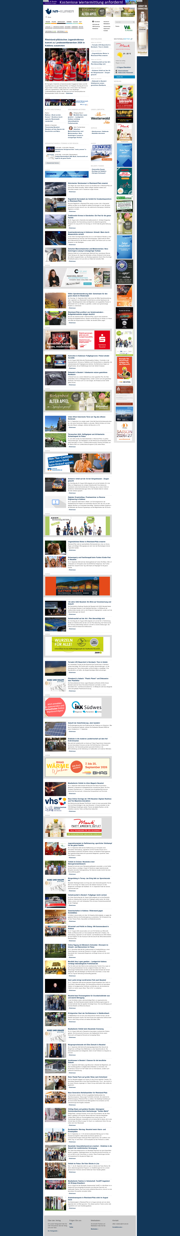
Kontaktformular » (117, 1227)
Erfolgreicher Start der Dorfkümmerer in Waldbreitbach (88, 1013)
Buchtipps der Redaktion (99, 171)
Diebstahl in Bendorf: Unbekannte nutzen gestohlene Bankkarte (99, 83)
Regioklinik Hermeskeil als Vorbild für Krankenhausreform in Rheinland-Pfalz (89, 200)
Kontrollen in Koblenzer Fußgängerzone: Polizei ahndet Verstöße (88, 357)
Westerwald (50, 31)
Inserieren (106, 21)
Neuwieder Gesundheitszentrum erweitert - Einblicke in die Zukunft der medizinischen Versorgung (90, 1147)
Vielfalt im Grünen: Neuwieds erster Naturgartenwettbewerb (81, 863)
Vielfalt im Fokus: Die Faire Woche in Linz (83, 1163)
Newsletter (95, 28)
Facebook (97, 21)
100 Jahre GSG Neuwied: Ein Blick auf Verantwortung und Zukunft (89, 603)
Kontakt (106, 30)
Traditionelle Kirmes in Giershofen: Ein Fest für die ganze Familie (89, 216)
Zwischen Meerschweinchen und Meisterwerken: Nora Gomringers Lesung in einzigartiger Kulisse (75, 133)
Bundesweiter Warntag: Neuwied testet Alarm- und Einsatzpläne (87, 1130)
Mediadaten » (95, 1229)
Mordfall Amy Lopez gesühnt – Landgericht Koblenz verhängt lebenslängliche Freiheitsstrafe (77, 119)
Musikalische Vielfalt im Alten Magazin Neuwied (86, 783)
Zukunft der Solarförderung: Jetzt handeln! (84, 723)
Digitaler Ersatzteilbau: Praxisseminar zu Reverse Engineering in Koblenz (86, 498)
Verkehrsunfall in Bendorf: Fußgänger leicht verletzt (87, 895)
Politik (53, 22)
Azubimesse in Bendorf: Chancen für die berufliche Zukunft (87, 1061)
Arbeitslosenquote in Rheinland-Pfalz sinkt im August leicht (88, 1198)
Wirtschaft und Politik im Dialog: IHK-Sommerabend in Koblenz (88, 927)
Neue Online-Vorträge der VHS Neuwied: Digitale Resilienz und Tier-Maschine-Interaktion (89, 800)
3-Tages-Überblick (124, 67)
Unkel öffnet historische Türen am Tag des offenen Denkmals (86, 418)
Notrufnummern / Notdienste (100, 131)
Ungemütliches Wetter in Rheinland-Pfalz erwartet (86, 541)
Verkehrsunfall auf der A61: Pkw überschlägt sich (86, 618)
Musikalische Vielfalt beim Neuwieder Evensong (86, 1029)
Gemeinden (75, 26)
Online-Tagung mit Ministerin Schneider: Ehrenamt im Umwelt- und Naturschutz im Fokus (88, 946)
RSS (70, 1224)
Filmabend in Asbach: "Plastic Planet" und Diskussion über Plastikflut (88, 679)
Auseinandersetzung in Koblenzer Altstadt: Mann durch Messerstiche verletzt (88, 233)
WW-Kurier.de (96, 26)
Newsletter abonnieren (98, 133)
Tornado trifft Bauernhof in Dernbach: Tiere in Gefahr (88, 662)
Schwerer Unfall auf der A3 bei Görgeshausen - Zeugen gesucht (100, 72)
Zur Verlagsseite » (53, 1231)
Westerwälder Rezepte (98, 169)
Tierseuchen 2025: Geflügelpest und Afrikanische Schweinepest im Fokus (86, 435)
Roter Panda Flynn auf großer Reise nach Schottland (87, 1077)
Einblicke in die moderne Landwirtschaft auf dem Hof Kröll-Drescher (88, 740)
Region (47, 22)
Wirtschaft (61, 22)
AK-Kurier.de (95, 24)
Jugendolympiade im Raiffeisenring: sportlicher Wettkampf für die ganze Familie (90, 844)
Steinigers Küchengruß (98, 173)
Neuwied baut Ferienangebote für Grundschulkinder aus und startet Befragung (89, 997)
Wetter (81, 26)
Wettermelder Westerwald (125, 72)
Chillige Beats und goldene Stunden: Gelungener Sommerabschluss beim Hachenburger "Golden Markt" (88, 1110)
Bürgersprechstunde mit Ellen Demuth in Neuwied (86, 1044)
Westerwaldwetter (123, 71)
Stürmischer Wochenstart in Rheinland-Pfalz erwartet (88, 183)
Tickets (117, 26)
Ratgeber (67, 26)
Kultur (75, 22)
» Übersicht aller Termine (52, 163)
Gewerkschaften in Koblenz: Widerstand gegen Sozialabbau (85, 912)
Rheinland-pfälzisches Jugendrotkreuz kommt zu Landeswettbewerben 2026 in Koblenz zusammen (65, 42)
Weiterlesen (69, 93)
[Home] (46, 17)
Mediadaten (107, 23)
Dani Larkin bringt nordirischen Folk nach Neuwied (87, 980)
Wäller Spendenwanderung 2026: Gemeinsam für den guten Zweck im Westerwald (87, 295)
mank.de (120, 77)
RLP (80, 22)
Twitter (71, 1227)
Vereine (69, 22)
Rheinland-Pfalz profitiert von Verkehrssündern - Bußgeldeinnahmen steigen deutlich (86, 313)
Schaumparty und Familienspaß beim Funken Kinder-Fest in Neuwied (89, 558)
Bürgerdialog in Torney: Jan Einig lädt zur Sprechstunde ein (89, 879)
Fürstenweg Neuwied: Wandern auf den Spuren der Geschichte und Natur (55, 129)
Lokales (48, 26)
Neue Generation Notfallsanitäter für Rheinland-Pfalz (87, 1092)
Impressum (107, 28)
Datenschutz (107, 26)
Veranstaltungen (58, 26)
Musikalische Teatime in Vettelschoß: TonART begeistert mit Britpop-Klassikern (89, 1182)
